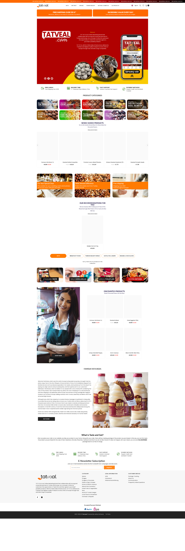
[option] (92, 51)
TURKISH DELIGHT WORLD (92, 256)
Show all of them (92, 130)
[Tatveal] (47, 104)
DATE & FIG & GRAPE (110, 256)
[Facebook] (37, 497)
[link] (64, 13)
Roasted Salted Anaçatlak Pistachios (70, 162)
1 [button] (91, 81)
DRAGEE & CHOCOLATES (127, 256)
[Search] (140, 5)
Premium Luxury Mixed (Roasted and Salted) (93, 162)
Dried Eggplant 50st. (133, 320)
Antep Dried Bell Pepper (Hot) (96, 353)
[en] (132, 5)
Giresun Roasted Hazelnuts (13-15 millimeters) (115, 162)
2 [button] (93, 81)
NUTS (58, 256)
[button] (38, 51)
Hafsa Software (99, 514)
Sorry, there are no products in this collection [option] (92, 262)
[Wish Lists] (143, 5)
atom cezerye (114, 353)
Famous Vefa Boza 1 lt (47, 162)
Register (109, 467)
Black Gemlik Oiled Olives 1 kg (133, 353)
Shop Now (58, 355)
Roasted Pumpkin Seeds (137, 162)
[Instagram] (42, 497)
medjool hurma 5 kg (92, 246)
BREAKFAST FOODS (75, 256)
